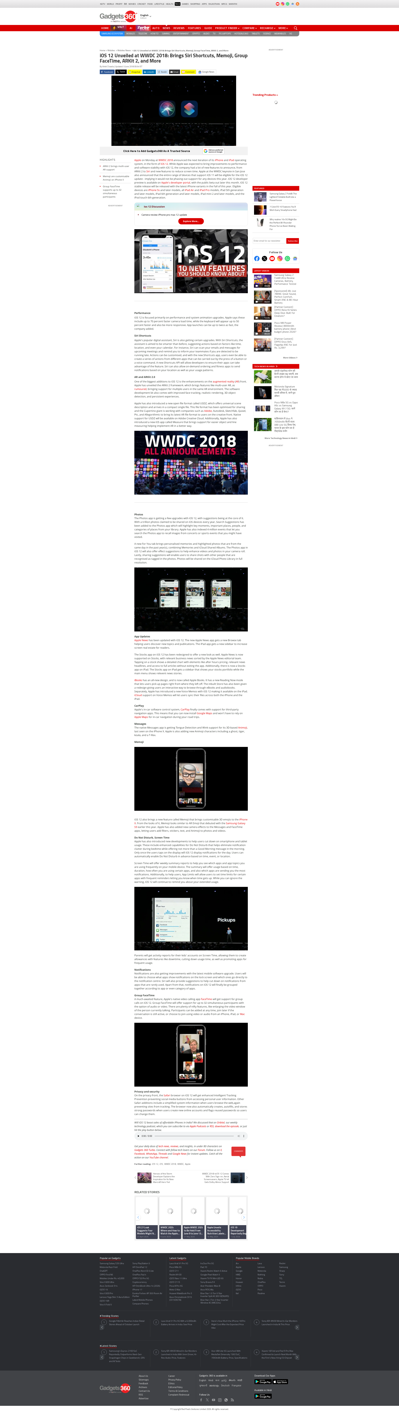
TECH (177, 4)
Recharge (266, 28)
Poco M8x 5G (175, 1267)
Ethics (171, 1384)
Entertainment (181, 34)
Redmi (282, 1263)
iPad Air (189, 190)
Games (185, 4)
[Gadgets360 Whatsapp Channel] (287, 258)
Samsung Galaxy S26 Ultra (112, 1263)
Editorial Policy (175, 1387)
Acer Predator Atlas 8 (210, 1286)
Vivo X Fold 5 (106, 1305)
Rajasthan (214, 4)
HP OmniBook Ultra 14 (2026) (146, 1286)
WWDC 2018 (166, 160)
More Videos (289, 357)
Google (239, 1271)
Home (105, 28)
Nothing (261, 1275)
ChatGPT (104, 1271)
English (202, 1380)
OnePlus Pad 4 (139, 1275)
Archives (143, 1387)
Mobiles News (124, 50)
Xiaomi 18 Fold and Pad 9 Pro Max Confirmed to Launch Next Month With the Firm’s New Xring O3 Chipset (279, 1354)
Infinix (238, 1286)
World (110, 4)
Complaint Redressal (178, 1395)
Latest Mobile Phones (142, 1300)
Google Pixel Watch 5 (210, 1275)
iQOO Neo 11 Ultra (178, 1278)
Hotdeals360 (241, 34)
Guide (208, 28)
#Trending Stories (109, 1316)
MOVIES (132, 4)
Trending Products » (265, 95)
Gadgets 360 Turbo (144, 1150)
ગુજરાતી (203, 1386)
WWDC (180, 1164)
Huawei (239, 1282)
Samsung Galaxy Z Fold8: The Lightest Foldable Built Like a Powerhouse (283, 197)
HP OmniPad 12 (139, 1267)
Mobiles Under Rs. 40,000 (112, 1278)
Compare (249, 28)
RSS (212, 1126)
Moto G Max (174, 1290)
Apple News (141, 640)
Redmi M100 (175, 1275)
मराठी (240, 1380)
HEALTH (169, 4)
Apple (137, 160)
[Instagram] (279, 258)
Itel (237, 1293)
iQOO (238, 1290)
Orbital (221, 1122)
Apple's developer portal (175, 182)
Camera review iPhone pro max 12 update (164, 214)
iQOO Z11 (174, 1271)
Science (267, 34)
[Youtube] (272, 258)
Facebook (139, 1153)
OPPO (260, 1286)
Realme (261, 1293)
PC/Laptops (225, 34)
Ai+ (237, 1263)
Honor (239, 1278)
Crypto (196, 34)
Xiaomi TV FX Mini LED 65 (212, 1278)
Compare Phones (140, 1304)
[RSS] (297, 4)
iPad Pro (205, 190)
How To (155, 34)
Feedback (143, 1384)
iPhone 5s (154, 190)
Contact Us (144, 1391)
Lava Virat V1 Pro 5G (178, 1263)
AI (131, 28)
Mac (242, 1014)
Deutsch (225, 1386)
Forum (201, 1150)
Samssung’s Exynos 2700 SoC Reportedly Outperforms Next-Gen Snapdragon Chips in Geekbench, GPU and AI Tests (127, 1356)
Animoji (242, 727)
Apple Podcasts (198, 1126)
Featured (259, 188)
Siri (148, 171)
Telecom (142, 34)
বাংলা (217, 1380)
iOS (161, 1164)
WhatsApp (151, 1153)
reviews (174, 1146)
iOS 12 (164, 164)
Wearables (280, 34)
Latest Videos (261, 270)
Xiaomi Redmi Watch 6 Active (213, 1271)
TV (214, 34)
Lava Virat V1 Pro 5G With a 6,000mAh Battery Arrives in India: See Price (178, 1323)
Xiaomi (282, 1286)
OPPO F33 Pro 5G (140, 1278)
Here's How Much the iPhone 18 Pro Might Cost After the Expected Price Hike (228, 1324)
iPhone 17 (137, 1290)
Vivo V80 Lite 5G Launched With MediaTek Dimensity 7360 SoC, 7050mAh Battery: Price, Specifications (229, 1354)
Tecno (282, 1282)
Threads (162, 1153)
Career (171, 1376)
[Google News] (295, 258)
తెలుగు (232, 1380)
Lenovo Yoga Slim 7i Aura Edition (115, 1297)
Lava (260, 1263)
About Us (143, 1376)
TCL (280, 1278)
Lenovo (261, 1267)
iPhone (219, 160)
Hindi (210, 1380)
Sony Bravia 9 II (207, 1282)
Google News (180, 1153)
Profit (119, 4)
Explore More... (191, 221)
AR (237, 381)
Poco (260, 1290)
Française (236, 1386)
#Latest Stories (108, 1346)
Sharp (282, 1271)
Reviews (179, 28)
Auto (156, 28)
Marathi (233, 4)
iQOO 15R (104, 1301)
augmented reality (223, 381)
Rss (232, 1399)
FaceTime (206, 999)
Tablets (256, 34)
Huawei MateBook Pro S (180, 1293)
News (166, 28)
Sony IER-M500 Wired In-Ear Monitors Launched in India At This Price (279, 1323)
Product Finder (226, 28)
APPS (204, 4)
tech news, (164, 1146)
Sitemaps (144, 1380)
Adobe (208, 411)
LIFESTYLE (159, 4)
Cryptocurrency (139, 1282)
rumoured (140, 389)
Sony (281, 1275)
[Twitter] (264, 258)
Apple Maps (141, 717)
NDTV (102, 4)
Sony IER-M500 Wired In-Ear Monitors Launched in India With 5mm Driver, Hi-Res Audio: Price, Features (179, 1354)
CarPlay (185, 709)
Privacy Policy (174, 1380)
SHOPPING (195, 4)
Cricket (141, 4)
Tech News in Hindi (264, 366)
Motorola (262, 1271)
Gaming (166, 34)
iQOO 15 (104, 1290)
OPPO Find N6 (106, 1275)
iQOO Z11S (174, 1282)
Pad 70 (203, 1267)
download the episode (227, 1126)
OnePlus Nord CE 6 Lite (143, 1271)
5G (290, 34)
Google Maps (204, 713)
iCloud (138, 695)
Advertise (144, 1399)
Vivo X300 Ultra (107, 1282)
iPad (231, 160)
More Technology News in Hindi (280, 438)
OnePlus (262, 1282)
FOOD (150, 4)
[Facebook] (257, 258)
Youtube (214, 1399)
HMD (238, 1275)
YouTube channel (158, 1157)
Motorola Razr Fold (109, 1267)
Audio (206, 34)
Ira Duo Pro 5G (207, 1263)
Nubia (260, 1278)
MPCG (224, 4)
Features (194, 28)
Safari (167, 1095)
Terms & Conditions (178, 1391)
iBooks (138, 680)
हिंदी (125, 4)
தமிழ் (224, 1380)
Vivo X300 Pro (106, 1293)
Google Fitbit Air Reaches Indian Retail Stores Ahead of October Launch (126, 1323)
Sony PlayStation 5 (141, 1263)
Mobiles (130, 34)
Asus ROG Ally (207, 1290)
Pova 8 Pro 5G (176, 1286)
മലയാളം (214, 1386)
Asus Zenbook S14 (109, 1286)
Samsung (283, 1267)
